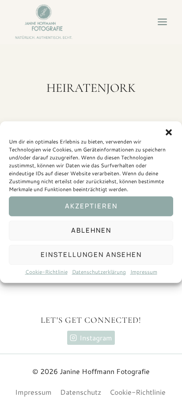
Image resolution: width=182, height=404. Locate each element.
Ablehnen (91, 230)
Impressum (143, 271)
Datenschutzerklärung (99, 271)
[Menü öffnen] (162, 22)
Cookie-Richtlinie (46, 271)
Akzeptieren (91, 206)
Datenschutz (80, 392)
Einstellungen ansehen (91, 254)
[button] (168, 132)
